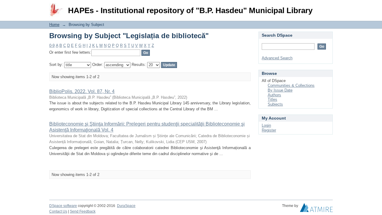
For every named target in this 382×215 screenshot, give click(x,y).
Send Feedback (83, 211)
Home (54, 24)
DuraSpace (126, 206)
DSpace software (63, 206)
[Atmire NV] (316, 209)
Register (269, 130)
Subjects (275, 104)
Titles (272, 99)
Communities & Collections (291, 85)
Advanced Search (277, 58)
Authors (274, 95)
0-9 (52, 45)
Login (328, 7)
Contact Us (58, 211)
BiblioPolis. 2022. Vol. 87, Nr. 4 (82, 91)
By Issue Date (280, 90)
